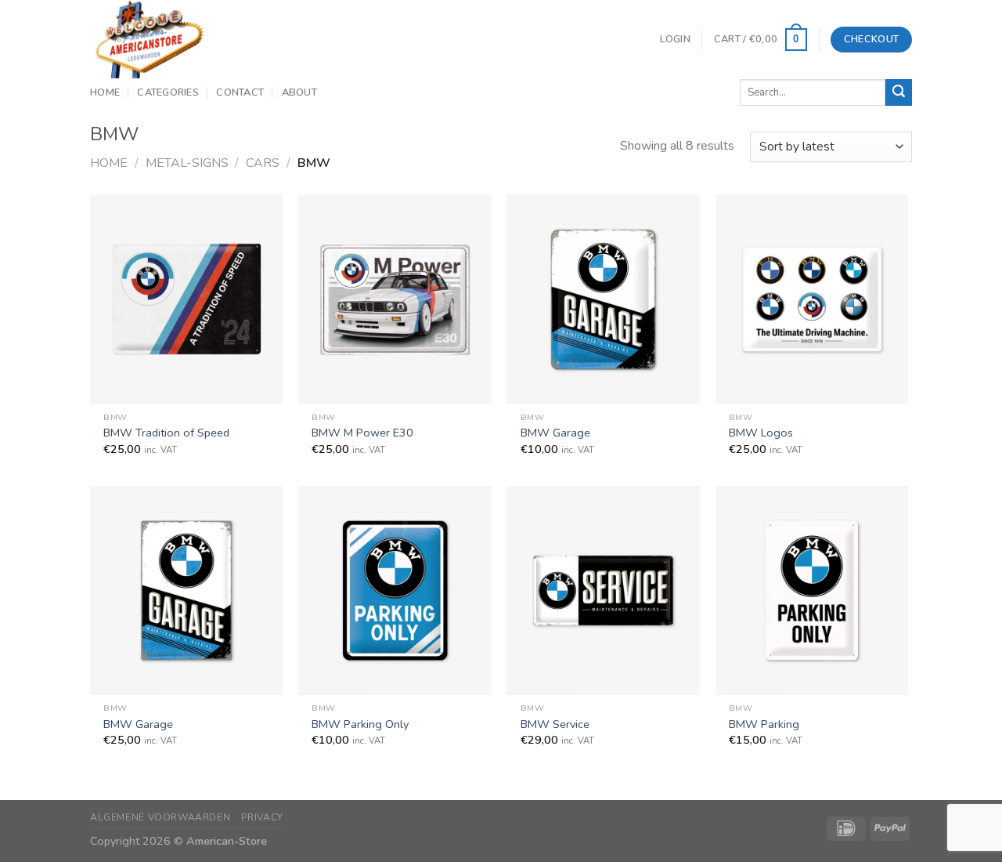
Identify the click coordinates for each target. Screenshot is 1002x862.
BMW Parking (764, 724)
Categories (168, 92)
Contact (240, 92)
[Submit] (898, 92)
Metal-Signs (187, 163)
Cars (262, 163)
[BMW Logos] (812, 299)
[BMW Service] (603, 590)
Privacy (262, 817)
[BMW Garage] (603, 299)
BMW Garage (555, 433)
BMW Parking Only (360, 724)
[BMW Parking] (812, 590)
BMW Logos (761, 433)
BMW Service (555, 724)
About (299, 92)
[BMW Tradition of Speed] (186, 299)
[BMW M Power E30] (395, 299)
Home (105, 92)
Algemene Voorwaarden (160, 817)
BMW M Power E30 (362, 433)
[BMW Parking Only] (395, 590)
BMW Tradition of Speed (166, 433)
